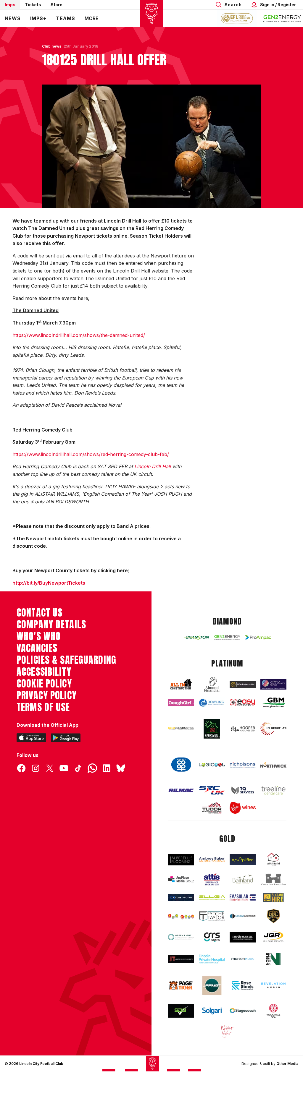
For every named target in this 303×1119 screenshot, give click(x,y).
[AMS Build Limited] (273, 859)
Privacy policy (47, 695)
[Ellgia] (212, 897)
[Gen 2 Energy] (227, 637)
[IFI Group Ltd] (273, 728)
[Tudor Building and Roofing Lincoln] (212, 807)
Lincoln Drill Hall (152, 466)
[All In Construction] (181, 684)
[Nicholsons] (243, 765)
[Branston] (196, 637)
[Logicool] (212, 765)
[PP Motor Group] (212, 985)
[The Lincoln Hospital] (212, 959)
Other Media (287, 1063)
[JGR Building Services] (273, 937)
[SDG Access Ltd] (181, 1011)
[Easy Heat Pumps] (243, 702)
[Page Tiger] (181, 985)
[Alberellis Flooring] (181, 859)
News (13, 18)
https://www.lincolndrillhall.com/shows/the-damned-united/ (78, 335)
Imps (10, 4)
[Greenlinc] (212, 729)
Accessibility (44, 672)
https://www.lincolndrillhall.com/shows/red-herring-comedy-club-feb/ (90, 454)
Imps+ (38, 18)
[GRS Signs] (212, 937)
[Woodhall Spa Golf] (273, 1011)
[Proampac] (258, 637)
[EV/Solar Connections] (243, 897)
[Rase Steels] (243, 985)
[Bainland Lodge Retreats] (243, 879)
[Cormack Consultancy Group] (273, 684)
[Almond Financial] (212, 684)
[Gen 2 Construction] (181, 729)
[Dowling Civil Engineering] (212, 702)
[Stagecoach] (243, 1011)
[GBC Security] (273, 916)
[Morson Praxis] (243, 959)
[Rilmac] (181, 790)
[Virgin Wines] (243, 808)
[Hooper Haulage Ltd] (243, 729)
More (91, 18)
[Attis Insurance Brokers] (212, 879)
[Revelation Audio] (273, 985)
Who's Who (39, 636)
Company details (51, 624)
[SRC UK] (212, 790)
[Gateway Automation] (243, 916)
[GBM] (273, 702)
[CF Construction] (181, 897)
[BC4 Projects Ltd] (243, 684)
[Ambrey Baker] (212, 859)
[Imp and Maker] (243, 937)
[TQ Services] (243, 790)
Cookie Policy (44, 683)
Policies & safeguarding (66, 660)
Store (56, 4)
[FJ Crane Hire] (273, 898)
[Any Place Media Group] (181, 879)
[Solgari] (212, 1011)
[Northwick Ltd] (273, 765)
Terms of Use (43, 707)
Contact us (39, 612)
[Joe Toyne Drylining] (181, 959)
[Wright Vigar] (227, 1031)
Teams (65, 18)
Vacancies (37, 648)
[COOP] (181, 764)
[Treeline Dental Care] (273, 790)
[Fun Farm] (181, 916)
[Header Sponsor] (282, 18)
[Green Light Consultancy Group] (181, 937)
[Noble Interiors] (273, 958)
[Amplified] (243, 859)
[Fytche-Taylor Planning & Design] (212, 916)
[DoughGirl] (181, 702)
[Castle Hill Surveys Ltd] (273, 879)
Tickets (33, 4)
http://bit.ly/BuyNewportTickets (48, 583)
